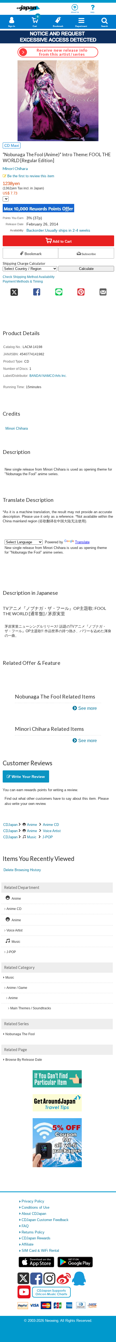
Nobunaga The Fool (20, 1034)
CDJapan (10, 825)
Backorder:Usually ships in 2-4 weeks (58, 230)
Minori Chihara (15, 168)
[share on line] (59, 290)
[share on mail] (103, 290)
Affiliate (27, 1244)
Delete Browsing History (22, 870)
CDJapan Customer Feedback (45, 1220)
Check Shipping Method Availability (28, 277)
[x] (23, 1278)
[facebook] (36, 1278)
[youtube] (24, 1292)
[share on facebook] (37, 290)
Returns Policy (33, 1232)
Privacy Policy (33, 1201)
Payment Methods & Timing (23, 281)
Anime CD (51, 825)
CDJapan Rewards (36, 1238)
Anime (32, 825)
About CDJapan (34, 1214)
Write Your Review (28, 776)
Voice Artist (52, 831)
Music (31, 837)
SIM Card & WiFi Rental (40, 1251)
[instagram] (49, 1278)
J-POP (47, 837)
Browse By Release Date (23, 1060)
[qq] (79, 1278)
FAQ (25, 1226)
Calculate (86, 269)
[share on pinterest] (81, 290)
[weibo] (64, 1278)
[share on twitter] (14, 290)
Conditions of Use (35, 1207)
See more (87, 708)
